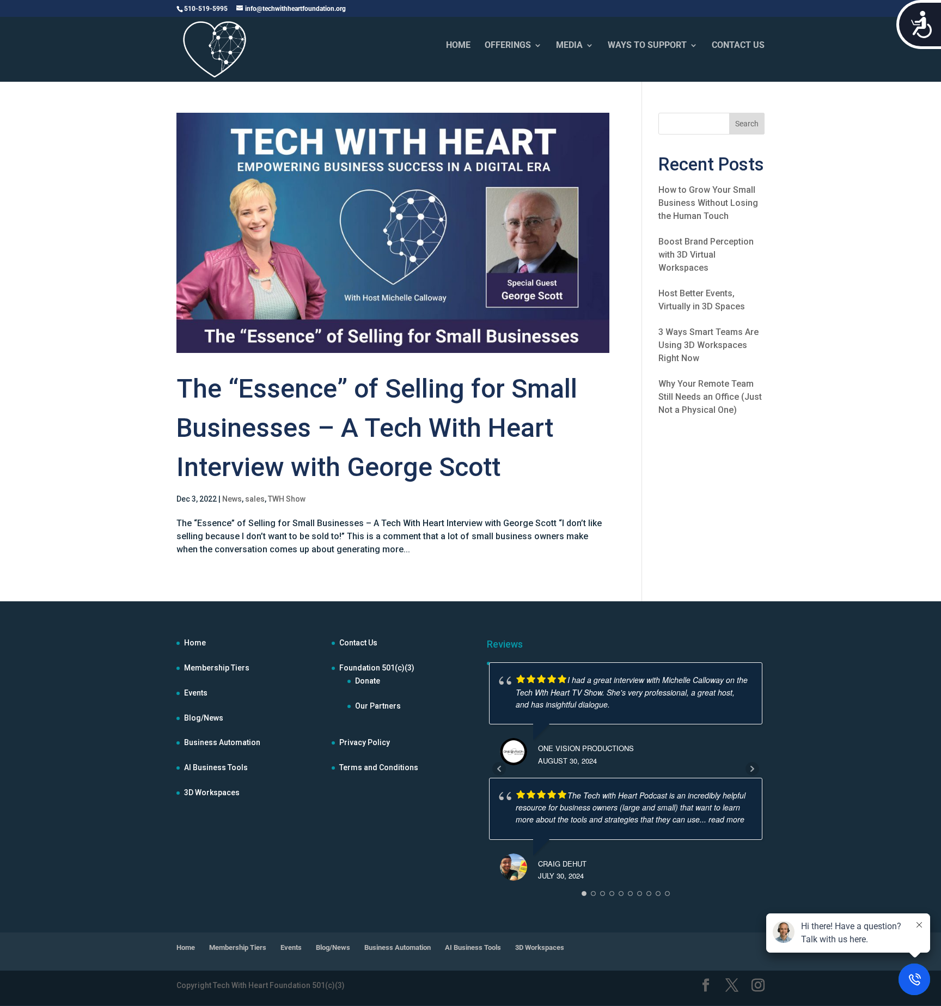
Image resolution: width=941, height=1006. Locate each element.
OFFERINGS (508, 45)
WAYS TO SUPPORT (647, 45)
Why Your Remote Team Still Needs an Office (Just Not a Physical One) (710, 397)
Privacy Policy (364, 742)
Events (195, 692)
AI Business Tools (216, 767)
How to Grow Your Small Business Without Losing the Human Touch (708, 203)
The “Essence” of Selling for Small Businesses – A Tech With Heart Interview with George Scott (376, 428)
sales (255, 499)
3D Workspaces (212, 792)
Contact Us (358, 642)
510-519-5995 (206, 9)
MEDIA (569, 45)
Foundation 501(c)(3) (376, 667)
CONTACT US (738, 45)
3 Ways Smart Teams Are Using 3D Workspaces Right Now (708, 345)
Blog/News (203, 718)
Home (195, 642)
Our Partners (378, 706)
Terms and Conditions (378, 767)
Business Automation (222, 742)
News (232, 499)
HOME (458, 45)
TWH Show (286, 499)
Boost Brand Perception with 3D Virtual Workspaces (706, 254)
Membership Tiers (216, 667)
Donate (367, 680)
